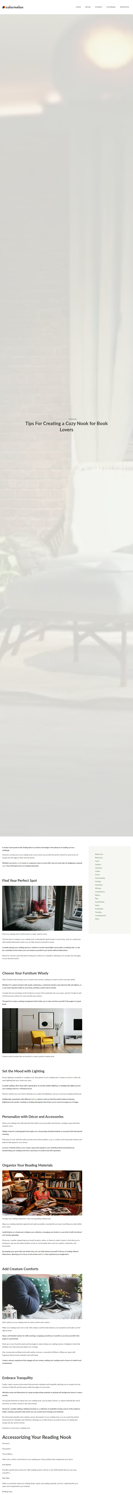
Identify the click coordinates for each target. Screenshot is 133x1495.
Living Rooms (100, 892)
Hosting (98, 881)
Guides (78, 7)
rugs (50, 1139)
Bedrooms (73, 419)
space (4, 866)
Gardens (98, 864)
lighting (34, 1099)
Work (97, 919)
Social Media (99, 902)
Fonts (97, 861)
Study (97, 905)
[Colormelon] (12, 7)
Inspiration (124, 7)
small (19, 863)
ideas (43, 1254)
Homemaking (100, 878)
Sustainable (111, 7)
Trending (98, 912)
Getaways (98, 7)
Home (97, 875)
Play (96, 898)
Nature (88, 7)
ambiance (70, 1077)
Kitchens (98, 888)
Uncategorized (100, 915)
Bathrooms (99, 854)
